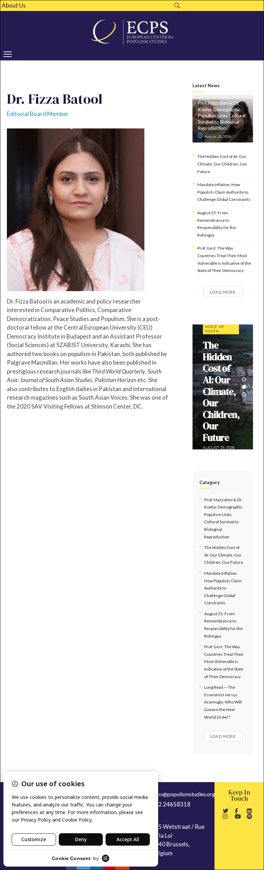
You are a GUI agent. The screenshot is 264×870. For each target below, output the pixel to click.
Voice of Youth (214, 328)
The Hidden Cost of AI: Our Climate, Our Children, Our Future (222, 164)
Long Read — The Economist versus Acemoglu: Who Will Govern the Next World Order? (223, 702)
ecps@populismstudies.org (183, 794)
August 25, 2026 (217, 136)
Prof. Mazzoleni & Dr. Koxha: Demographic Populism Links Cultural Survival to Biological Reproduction (221, 115)
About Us (14, 5)
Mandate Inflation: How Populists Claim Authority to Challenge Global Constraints (224, 192)
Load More (223, 292)
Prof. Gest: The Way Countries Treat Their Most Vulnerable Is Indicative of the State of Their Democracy (224, 661)
